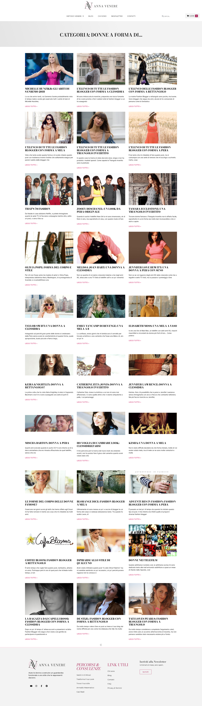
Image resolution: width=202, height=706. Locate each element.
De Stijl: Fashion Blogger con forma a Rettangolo (99, 620)
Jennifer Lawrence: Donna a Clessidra (150, 386)
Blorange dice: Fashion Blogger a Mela (101, 503)
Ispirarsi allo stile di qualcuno (93, 561)
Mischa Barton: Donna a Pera (47, 443)
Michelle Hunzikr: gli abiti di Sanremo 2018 (47, 90)
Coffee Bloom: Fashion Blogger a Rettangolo (48, 561)
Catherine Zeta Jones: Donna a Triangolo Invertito (100, 386)
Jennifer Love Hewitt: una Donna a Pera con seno (148, 268)
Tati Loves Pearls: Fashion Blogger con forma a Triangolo (148, 621)
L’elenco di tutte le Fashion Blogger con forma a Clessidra (100, 90)
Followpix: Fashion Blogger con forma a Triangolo (98, 681)
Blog (90, 16)
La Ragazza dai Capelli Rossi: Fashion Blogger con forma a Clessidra (47, 621)
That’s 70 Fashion (37, 209)
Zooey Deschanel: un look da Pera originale (99, 210)
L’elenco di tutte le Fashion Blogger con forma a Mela (46, 148)
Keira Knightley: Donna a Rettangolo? (44, 386)
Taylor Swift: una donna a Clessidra (45, 327)
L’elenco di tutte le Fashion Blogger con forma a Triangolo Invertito (98, 150)
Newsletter (117, 16)
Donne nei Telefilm (143, 560)
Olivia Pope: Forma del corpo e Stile (48, 268)
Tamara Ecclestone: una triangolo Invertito (147, 210)
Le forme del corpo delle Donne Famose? (49, 503)
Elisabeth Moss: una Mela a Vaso (153, 326)
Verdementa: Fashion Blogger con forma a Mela (47, 681)
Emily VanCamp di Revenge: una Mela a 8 (100, 327)
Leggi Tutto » (31, 106)
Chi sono (102, 16)
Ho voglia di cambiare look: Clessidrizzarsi (98, 444)
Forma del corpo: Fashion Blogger (148, 681)
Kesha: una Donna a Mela (147, 443)
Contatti (131, 16)
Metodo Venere (74, 16)
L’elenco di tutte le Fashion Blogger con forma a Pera (150, 148)
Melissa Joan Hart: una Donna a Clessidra (101, 268)
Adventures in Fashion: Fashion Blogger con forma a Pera (152, 503)
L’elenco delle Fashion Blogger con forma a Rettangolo (152, 90)
